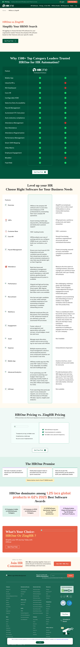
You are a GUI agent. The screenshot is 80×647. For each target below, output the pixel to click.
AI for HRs (47, 5)
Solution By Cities (37, 586)
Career (34, 621)
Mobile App (23, 604)
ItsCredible (48, 604)
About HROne (35, 619)
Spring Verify (48, 617)
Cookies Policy (13, 644)
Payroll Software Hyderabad (38, 613)
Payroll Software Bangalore (37, 606)
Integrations (8, 628)
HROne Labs (23, 599)
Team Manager (23, 591)
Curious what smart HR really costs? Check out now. (24, 1)
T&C (24, 644)
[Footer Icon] (61, 597)
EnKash (47, 613)
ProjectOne (8, 613)
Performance (8, 606)
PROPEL (7, 619)
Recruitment (8, 593)
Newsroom (35, 623)
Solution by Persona (25, 586)
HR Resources (65, 5)
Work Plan (48, 634)
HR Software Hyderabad (37, 600)
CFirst (47, 615)
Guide (22, 608)
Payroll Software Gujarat (37, 602)
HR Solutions (8, 630)
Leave (7, 623)
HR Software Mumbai (36, 591)
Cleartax (47, 621)
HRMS (22, 610)
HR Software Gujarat (36, 589)
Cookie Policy (58, 639)
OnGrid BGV (48, 606)
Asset (7, 608)
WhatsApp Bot (48, 632)
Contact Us (35, 630)
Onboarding (48, 636)
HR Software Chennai (36, 598)
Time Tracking (8, 632)
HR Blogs (47, 589)
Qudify (47, 623)
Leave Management (24, 619)
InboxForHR (23, 602)
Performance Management (25, 615)
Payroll (7, 600)
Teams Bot (48, 630)
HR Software (34, 5)
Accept (40, 642)
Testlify (47, 610)
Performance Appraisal (25, 617)
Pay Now (65, 614)
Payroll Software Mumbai (37, 604)
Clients (34, 628)
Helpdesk (7, 604)
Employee (22, 593)
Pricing (41, 5)
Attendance (8, 598)
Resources (48, 586)
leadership (35, 634)
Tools (71, 5)
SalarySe (47, 619)
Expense (7, 602)
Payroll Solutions (9, 634)
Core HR (7, 591)
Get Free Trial (72, 1)
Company (35, 617)
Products (8, 586)
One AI (7, 621)
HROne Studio (55, 5)
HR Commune (48, 591)
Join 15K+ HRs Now (62, 564)
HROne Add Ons (49, 627)
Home (4, 10)
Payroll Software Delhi (37, 608)
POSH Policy (20, 644)
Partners (34, 632)
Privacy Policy (65, 639)
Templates (48, 598)
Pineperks (47, 608)
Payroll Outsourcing (9, 636)
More (7, 617)
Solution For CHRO (24, 589)
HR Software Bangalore (37, 593)
